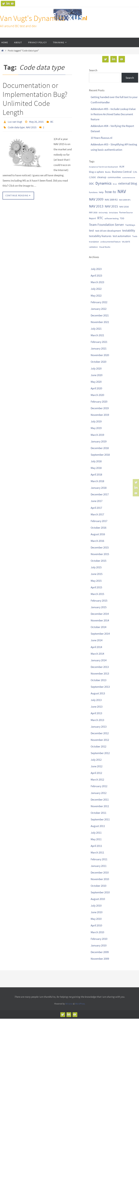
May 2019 (96, 428)
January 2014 (98, 660)
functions (93, 192)
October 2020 (98, 362)
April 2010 (96, 925)
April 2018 (96, 474)
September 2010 (100, 892)
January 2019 (98, 441)
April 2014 (96, 647)
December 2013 (100, 667)
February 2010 (99, 939)
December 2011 (100, 799)
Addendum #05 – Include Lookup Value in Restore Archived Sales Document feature (113, 114)
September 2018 (100, 455)
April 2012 (96, 773)
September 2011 (100, 819)
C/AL (135, 171)
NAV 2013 (96, 206)
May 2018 (96, 468)
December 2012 (100, 733)
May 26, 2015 (36, 121)
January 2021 (98, 348)
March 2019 (97, 435)
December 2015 (100, 547)
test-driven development (108, 230)
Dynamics (103, 183)
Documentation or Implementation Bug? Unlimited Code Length (35, 99)
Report (92, 218)
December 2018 (100, 448)
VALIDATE (126, 241)
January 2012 (98, 793)
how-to (110, 191)
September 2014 (100, 633)
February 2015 (99, 600)
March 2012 (97, 779)
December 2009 (100, 952)
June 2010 (96, 912)
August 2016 (98, 534)
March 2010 (97, 932)
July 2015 (96, 567)
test (91, 230)
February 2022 (99, 302)
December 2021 (100, 315)
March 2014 (97, 653)
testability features (100, 236)
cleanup (101, 177)
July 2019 (96, 421)
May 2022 (96, 295)
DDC (91, 183)
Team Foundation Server (106, 224)
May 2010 (96, 919)
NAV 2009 (96, 199)
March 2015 (97, 594)
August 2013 (98, 693)
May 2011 (96, 839)
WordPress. (80, 1003)
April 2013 (96, 713)
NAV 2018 (93, 212)
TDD (122, 218)
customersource (128, 177)
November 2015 (100, 554)
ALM (121, 166)
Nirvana (69, 1003)
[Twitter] (3, 3)
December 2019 (100, 408)
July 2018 (96, 461)
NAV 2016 (124, 206)
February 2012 (99, 786)
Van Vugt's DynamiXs (32, 18)
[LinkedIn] (8, 3)
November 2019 (100, 415)
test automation (122, 236)
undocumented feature (110, 241)
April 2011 (96, 846)
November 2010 (100, 879)
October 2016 (98, 527)
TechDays (130, 224)
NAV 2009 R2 (111, 199)
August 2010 (98, 899)
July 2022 (96, 289)
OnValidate (113, 213)
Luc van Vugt (15, 121)
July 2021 (96, 328)
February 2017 (99, 521)
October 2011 (98, 813)
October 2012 (98, 746)
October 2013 (98, 680)
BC (51, 121)
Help (101, 192)
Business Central (122, 172)
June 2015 (96, 574)
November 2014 (100, 620)
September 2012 (100, 753)
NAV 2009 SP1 (125, 199)
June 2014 (96, 640)
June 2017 (96, 501)
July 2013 (96, 700)
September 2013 (100, 687)
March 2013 (97, 720)
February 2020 (99, 401)
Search (93, 70)
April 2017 (96, 508)
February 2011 (99, 859)
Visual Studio (104, 247)
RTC (100, 218)
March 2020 (97, 395)
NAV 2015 (31, 126)
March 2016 (97, 541)
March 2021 (97, 335)
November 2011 (100, 806)
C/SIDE (92, 177)
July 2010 (96, 905)
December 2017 (100, 494)
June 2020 (96, 375)
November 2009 (100, 959)
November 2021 (100, 322)
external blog (127, 183)
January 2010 (98, 945)
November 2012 (100, 740)
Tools (134, 236)
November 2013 (100, 673)
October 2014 (98, 627)
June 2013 (96, 706)
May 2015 (96, 581)
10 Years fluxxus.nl (101, 138)
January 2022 (98, 309)
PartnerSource (126, 212)
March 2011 (97, 852)
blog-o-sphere (96, 171)
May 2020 (96, 382)
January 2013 (98, 726)
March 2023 (97, 282)
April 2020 (96, 388)
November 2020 (100, 355)
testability (128, 230)
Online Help (103, 213)
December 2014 (100, 614)
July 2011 (96, 832)
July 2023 (96, 269)
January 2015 (98, 607)
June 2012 (96, 766)
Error (115, 184)
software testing (111, 218)
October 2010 (98, 886)
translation (94, 241)
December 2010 (100, 872)
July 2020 (96, 368)
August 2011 (98, 826)
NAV (121, 191)
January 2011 (98, 866)
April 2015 (96, 587)
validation (93, 247)
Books (108, 172)
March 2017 (97, 514)
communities (114, 177)
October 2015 (98, 561)
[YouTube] (12, 3)
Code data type (16, 126)
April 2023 (96, 275)
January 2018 (98, 488)
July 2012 (96, 760)
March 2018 (97, 481)
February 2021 (99, 342)
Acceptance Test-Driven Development (103, 167)
